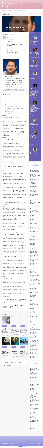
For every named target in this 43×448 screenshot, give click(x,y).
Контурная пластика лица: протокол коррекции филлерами (34, 333)
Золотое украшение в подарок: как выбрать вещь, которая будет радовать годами (34, 252)
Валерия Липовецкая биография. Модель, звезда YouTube (34, 65)
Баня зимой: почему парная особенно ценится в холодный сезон (35, 305)
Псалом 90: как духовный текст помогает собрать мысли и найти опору (34, 232)
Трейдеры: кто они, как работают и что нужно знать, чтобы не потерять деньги (35, 282)
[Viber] (18, 305)
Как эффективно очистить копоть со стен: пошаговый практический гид (35, 173)
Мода (20, 10)
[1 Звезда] (10, 306)
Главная (38, 1)
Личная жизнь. (8, 113)
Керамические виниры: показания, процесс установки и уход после (34, 296)
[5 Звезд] (10, 307)
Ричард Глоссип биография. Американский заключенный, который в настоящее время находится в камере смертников (34, 375)
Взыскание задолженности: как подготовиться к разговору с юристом (34, 193)
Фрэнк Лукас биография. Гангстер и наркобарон (35, 77)
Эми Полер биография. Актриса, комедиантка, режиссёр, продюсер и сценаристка (35, 387)
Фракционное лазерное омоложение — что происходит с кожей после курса (34, 314)
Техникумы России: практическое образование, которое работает (34, 272)
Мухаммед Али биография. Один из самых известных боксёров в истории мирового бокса (34, 154)
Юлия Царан (33, 288)
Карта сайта (39, 443)
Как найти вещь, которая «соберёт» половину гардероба (34, 242)
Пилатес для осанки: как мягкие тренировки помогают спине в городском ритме (35, 183)
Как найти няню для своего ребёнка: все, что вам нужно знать (34, 53)
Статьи (9, 10)
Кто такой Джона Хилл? (10, 97)
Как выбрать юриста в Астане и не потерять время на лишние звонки (35, 202)
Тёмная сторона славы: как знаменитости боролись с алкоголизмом (34, 343)
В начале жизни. (8, 98)
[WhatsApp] (21, 305)
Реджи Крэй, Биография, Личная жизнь (34, 124)
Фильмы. (7, 100)
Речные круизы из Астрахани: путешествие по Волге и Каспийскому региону (35, 212)
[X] (23, 305)
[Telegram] (15, 305)
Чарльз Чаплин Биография (34, 427)
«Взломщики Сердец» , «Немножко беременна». (16, 102)
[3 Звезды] (12, 306)
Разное (25, 10)
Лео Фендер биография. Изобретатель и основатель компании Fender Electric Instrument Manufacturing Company (34, 399)
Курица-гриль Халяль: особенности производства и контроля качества (34, 263)
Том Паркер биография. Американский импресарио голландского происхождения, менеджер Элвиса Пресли (34, 139)
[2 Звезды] (11, 306)
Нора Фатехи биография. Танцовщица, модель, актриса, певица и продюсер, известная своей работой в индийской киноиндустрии (34, 91)
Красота (15, 10)
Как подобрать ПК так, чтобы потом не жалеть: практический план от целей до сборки (35, 353)
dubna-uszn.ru (23, 446)
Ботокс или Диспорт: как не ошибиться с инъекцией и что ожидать (34, 324)
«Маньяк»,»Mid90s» (11, 111)
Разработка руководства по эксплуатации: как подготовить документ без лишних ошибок (35, 223)
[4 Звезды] (13, 306)
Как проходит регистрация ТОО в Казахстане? (34, 41)
